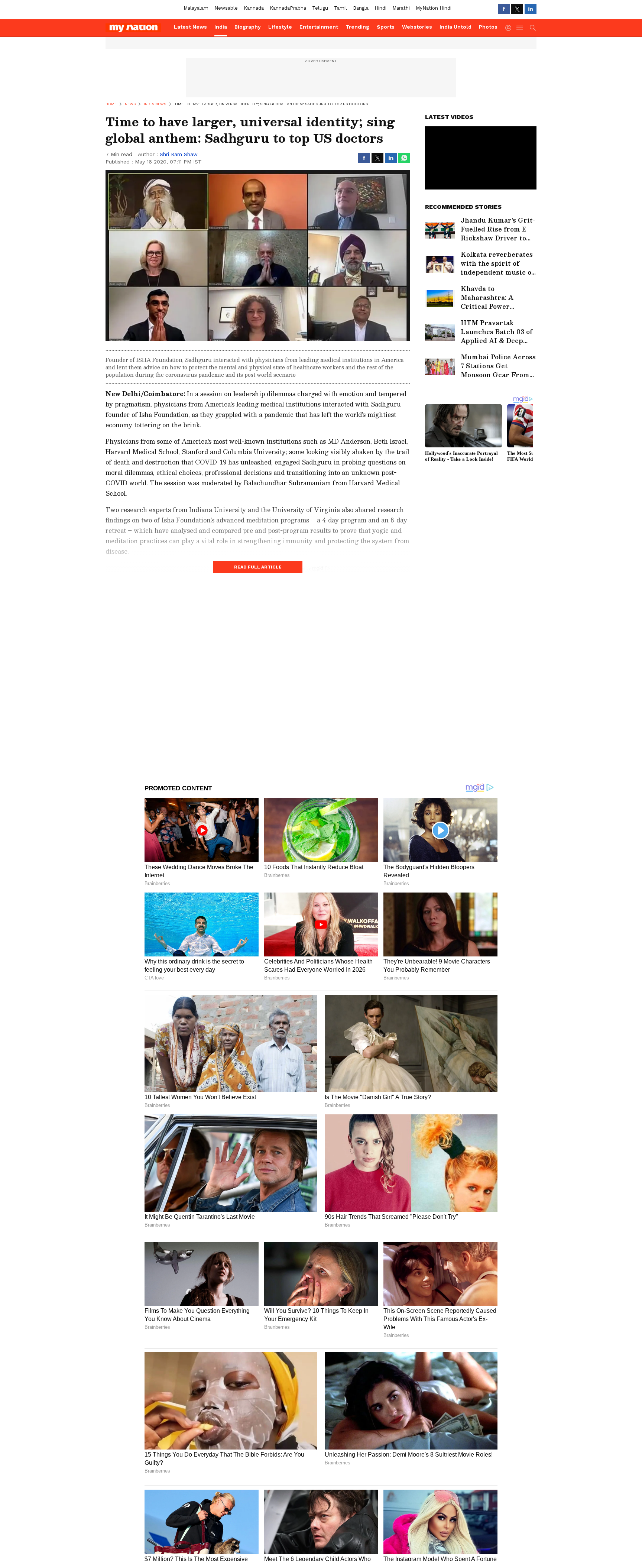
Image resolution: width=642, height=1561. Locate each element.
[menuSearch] (533, 28)
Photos (488, 27)
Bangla (361, 8)
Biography (247, 27)
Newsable (226, 8)
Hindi (380, 8)
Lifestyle (280, 27)
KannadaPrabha (288, 8)
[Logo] (137, 27)
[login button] (510, 28)
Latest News (190, 27)
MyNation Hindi (433, 8)
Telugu (320, 8)
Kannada (254, 8)
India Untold (455, 27)
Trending (357, 27)
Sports (386, 27)
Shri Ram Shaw (179, 154)
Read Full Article (258, 567)
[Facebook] (504, 9)
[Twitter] (517, 9)
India (220, 27)
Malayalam (196, 8)
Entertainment (318, 27)
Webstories (417, 27)
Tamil (340, 8)
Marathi (401, 8)
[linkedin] (530, 9)
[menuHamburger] (520, 27)
